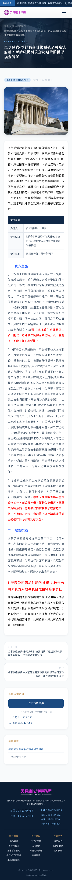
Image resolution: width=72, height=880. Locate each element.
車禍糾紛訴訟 (14, 859)
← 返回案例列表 (17, 757)
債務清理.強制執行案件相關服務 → (27, 749)
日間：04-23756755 (21, 810)
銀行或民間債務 (13, 855)
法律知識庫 (36, 841)
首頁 (6, 26)
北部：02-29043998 (51, 810)
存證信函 (36, 855)
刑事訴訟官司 (14, 850)
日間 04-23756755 (22, 717)
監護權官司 (14, 845)
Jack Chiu (42, 874)
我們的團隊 (58, 845)
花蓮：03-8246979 (50, 824)
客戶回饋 (58, 850)
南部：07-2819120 (50, 819)
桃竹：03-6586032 (50, 814)
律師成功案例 (19, 26)
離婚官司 (14, 841)
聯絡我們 (58, 841)
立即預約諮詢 (36, 703)
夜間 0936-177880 (22, 722)
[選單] (64, 12)
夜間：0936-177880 (21, 816)
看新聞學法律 (36, 850)
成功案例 (36, 845)
